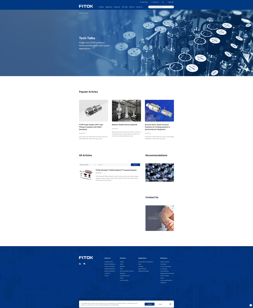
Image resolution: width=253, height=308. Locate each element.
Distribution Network (109, 268)
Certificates (163, 264)
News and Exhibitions (109, 264)
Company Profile (108, 261)
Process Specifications (166, 280)
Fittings (122, 261)
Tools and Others (124, 280)
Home (80, 13)
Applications (109, 7)
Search (135, 164)
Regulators (122, 273)
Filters (121, 268)
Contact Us (139, 7)
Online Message (153, 218)
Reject (160, 304)
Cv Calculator (163, 268)
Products (101, 7)
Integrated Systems (125, 275)
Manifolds (122, 266)
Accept (150, 304)
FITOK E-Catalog (164, 275)
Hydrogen (140, 266)
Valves (121, 264)
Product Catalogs (164, 261)
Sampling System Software (167, 273)
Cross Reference (164, 271)
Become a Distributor (109, 271)
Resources (117, 7)
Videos (162, 278)
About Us (131, 7)
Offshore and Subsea (143, 271)
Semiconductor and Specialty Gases (145, 263)
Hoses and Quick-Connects (127, 271)
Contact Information (109, 266)
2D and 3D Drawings (165, 266)
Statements (163, 282)
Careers (106, 275)
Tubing (121, 278)
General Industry (142, 268)
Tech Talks (125, 7)
